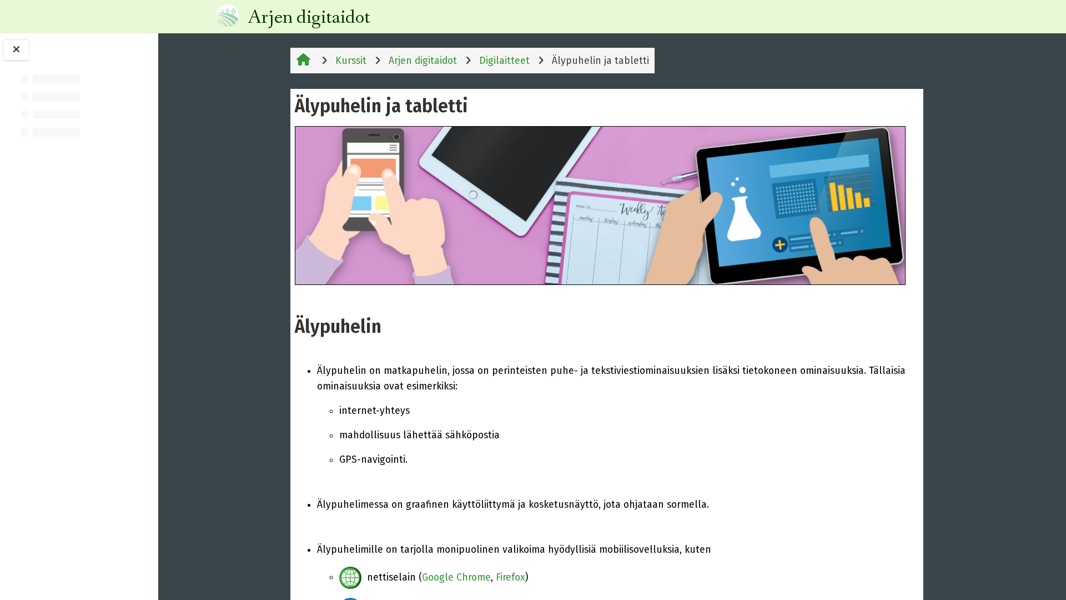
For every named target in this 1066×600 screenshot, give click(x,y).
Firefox (510, 577)
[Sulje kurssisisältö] (16, 50)
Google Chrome (456, 577)
